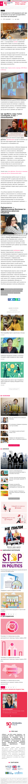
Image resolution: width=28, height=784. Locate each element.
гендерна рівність (18, 289)
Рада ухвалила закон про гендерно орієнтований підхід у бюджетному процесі (12, 381)
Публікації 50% (13, 310)
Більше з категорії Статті (13, 312)
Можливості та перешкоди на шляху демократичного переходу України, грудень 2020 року (13, 659)
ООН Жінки (17, 292)
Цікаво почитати (13, 308)
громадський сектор (6, 291)
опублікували (16, 250)
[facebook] (9, 299)
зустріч (15, 41)
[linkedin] (14, 299)
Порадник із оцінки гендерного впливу (11, 590)
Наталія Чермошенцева (7, 292)
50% (1, 19)
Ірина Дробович (8, 289)
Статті (6, 7)
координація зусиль (17, 291)
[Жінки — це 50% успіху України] (8, 4)
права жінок (4, 294)
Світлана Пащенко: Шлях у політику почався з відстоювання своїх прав (12, 356)
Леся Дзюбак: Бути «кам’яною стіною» (13, 333)
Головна (2, 7)
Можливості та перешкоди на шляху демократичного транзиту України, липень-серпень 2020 (12, 682)
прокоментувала (11, 139)
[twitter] (11, 299)
